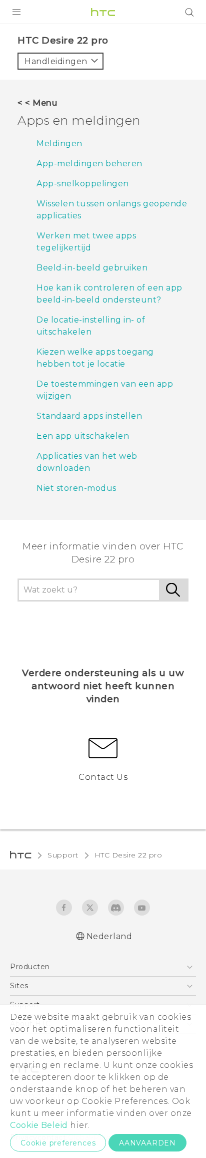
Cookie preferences (58, 1142)
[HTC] (103, 12)
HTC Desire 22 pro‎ (128, 854)
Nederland (109, 936)
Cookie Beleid (39, 1125)
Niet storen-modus (76, 488)
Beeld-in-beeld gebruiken (92, 267)
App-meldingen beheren (89, 163)
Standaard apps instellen (89, 416)
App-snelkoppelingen (82, 183)
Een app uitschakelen (82, 436)
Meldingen (59, 143)
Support (63, 854)
